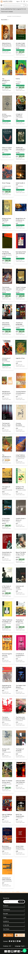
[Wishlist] (21, 1)
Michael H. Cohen (21, 489)
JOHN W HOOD (7, 426)
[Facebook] (9, 941)
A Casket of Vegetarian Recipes (19, 115)
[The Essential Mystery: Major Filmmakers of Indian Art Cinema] (7, 419)
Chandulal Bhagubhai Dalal (20, 187)
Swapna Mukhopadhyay (19, 752)
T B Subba (6, 150)
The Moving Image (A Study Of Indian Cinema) (7, 253)
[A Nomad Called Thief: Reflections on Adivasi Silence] (21, 776)
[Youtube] (20, 941)
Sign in (18, 1)
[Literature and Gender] (21, 582)
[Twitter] (11, 941)
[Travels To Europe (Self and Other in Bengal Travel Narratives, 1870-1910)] (21, 283)
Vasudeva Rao (20, 458)
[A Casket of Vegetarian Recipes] (21, 110)
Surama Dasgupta (4, 118)
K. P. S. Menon (7, 361)
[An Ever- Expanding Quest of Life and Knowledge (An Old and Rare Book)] (7, 110)
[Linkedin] (17, 941)
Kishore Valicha (7, 254)
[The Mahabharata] (7, 74)
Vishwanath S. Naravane (6, 556)
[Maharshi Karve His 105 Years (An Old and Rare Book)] (7, 39)
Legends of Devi (20, 358)
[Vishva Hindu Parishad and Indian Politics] (7, 318)
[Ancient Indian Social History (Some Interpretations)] (21, 842)
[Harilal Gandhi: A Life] (21, 179)
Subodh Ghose (7, 186)
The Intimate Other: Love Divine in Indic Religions (7, 289)
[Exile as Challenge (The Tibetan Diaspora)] (7, 810)
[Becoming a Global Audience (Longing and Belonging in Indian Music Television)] (7, 842)
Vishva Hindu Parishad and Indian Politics (5, 324)
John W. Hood (20, 325)
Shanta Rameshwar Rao (6, 82)
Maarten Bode (7, 623)
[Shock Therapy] (7, 179)
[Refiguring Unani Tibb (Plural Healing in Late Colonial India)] (7, 214)
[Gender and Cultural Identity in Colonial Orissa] (21, 143)
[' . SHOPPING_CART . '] (24, 1)
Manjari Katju (7, 325)
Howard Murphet (5, 657)
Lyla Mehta (20, 720)
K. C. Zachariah (7, 720)
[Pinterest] (13, 941)
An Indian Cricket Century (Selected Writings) (21, 45)
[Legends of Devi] (21, 354)
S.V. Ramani (19, 117)
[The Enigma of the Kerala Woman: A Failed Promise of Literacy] (21, 745)
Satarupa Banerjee (19, 222)
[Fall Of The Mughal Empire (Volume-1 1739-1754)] (21, 810)
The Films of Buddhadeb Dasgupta (19, 324)
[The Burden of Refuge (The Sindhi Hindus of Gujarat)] (21, 616)
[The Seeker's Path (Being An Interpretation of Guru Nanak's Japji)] (21, 681)
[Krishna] (21, 74)
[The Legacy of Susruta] (7, 482)
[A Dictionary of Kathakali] (7, 354)
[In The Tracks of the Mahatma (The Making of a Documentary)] (7, 582)
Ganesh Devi (20, 783)
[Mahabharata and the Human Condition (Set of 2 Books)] (7, 387)
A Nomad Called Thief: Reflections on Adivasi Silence (21, 782)
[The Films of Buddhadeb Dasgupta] (21, 318)
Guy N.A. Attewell (4, 222)
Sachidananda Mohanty (20, 151)
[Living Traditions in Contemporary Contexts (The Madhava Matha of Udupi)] (21, 451)
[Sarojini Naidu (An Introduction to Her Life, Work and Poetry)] (7, 548)
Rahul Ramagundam (19, 522)
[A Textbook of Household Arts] (21, 649)
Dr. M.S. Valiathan (8, 489)
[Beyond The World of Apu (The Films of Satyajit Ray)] (21, 548)
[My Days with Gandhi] (7, 745)
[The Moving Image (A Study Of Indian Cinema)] (7, 248)
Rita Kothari (20, 623)
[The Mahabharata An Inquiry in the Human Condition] (7, 451)
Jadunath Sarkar (19, 818)
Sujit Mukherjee (21, 46)
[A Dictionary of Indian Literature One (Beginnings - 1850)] (7, 874)
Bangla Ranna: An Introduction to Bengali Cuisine (20, 220)
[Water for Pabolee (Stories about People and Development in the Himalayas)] (7, 776)
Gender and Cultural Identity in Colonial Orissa (21, 149)
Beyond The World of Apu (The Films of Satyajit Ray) (21, 554)
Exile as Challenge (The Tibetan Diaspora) (7, 816)
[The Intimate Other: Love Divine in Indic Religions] (7, 283)
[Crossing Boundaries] (21, 419)
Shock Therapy (6, 183)
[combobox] (13, 5)
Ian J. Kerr (6, 521)
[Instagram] (15, 941)
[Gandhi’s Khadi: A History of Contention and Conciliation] (21, 514)
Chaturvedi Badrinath (5, 395)
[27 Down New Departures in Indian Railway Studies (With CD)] (7, 514)
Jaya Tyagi (6, 688)
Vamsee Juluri (7, 849)
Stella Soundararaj (19, 657)
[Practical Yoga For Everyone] (7, 649)
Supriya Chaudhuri (18, 590)
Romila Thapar (21, 849)
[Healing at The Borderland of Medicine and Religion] (21, 482)
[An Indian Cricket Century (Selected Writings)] (21, 39)
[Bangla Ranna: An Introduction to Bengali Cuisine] (21, 214)
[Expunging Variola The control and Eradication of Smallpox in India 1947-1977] (21, 248)
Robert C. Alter (7, 783)
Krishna (18, 78)
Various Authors (8, 589)
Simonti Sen (20, 290)
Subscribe (21, 901)
